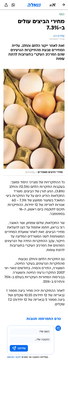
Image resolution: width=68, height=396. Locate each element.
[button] (52, 5)
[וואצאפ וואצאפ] (13, 5)
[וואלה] (34, 5)
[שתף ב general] (6, 5)
